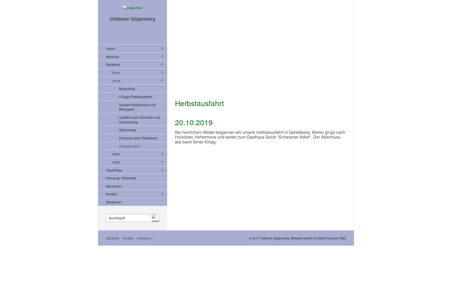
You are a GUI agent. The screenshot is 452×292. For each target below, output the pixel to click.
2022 (116, 162)
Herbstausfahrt (129, 146)
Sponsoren (114, 186)
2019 (116, 80)
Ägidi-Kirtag (127, 130)
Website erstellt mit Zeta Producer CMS (318, 238)
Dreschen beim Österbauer (138, 138)
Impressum (144, 238)
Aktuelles (112, 56)
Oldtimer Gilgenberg (132, 18)
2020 (116, 154)
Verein (110, 48)
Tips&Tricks (114, 170)
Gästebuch (113, 202)
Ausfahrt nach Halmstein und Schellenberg (139, 119)
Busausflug (127, 88)
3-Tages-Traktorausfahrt (135, 96)
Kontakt (111, 194)
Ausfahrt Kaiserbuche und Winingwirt (137, 107)
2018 (116, 72)
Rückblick (113, 64)
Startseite (112, 238)
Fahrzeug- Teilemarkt (121, 178)
